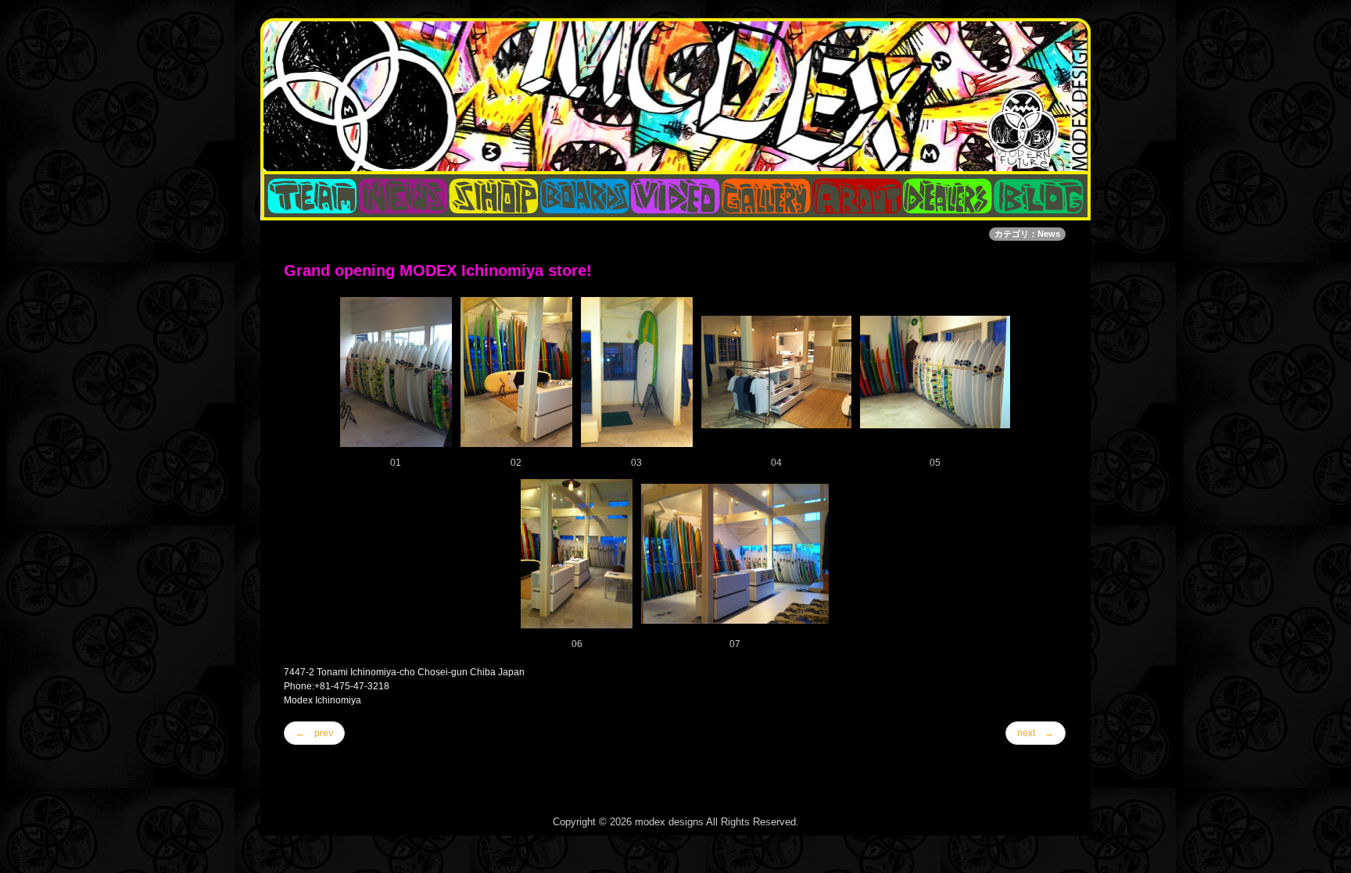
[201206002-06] (576, 553)
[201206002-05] (935, 371)
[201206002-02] (516, 371)
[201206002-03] (637, 371)
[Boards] (584, 195)
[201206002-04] (776, 371)
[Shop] (494, 195)
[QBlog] (403, 195)
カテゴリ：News (1027, 233)
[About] (857, 195)
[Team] (309, 195)
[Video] (675, 195)
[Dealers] (947, 195)
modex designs (669, 822)
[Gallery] (766, 195)
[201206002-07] (735, 553)
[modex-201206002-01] (396, 371)
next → (1035, 733)
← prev (314, 733)
